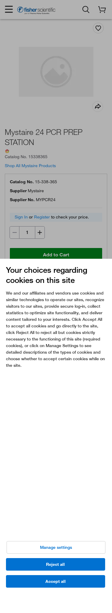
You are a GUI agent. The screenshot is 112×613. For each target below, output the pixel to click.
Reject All (55, 564)
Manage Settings (56, 547)
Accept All (55, 581)
